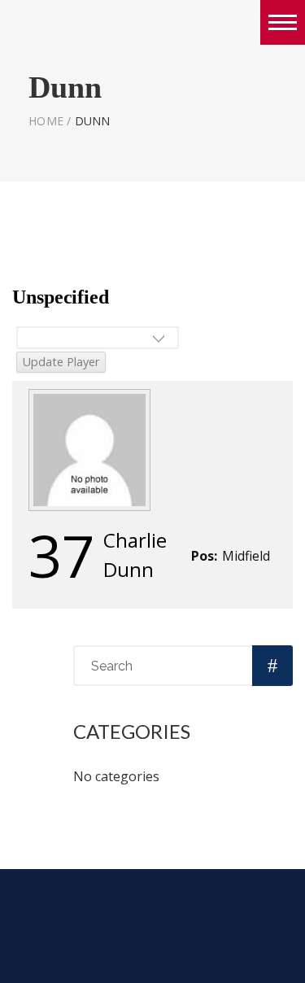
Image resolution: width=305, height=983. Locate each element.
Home (45, 121)
